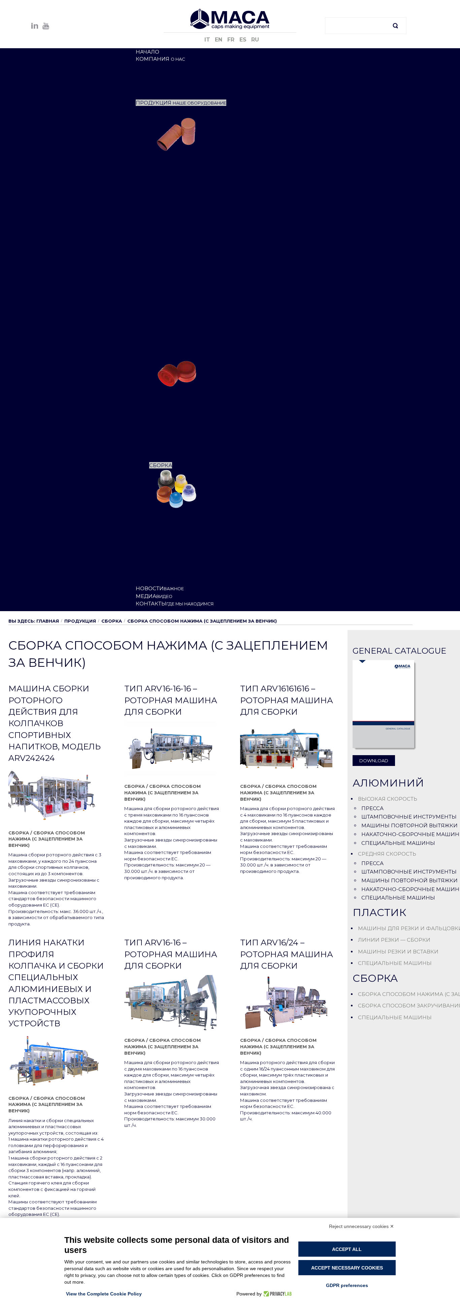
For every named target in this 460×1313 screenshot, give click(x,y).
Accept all (347, 1249)
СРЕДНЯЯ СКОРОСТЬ (387, 854)
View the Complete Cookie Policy (104, 1293)
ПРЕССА (372, 808)
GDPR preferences (347, 1285)
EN (219, 39)
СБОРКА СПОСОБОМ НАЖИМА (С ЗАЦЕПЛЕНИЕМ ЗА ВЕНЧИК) (46, 839)
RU (255, 39)
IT (208, 39)
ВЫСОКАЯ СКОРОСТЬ (387, 799)
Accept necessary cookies (347, 1268)
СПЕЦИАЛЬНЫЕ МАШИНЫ (398, 843)
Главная (47, 621)
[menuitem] (147, 52)
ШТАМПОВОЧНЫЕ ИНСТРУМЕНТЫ (409, 817)
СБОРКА (111, 621)
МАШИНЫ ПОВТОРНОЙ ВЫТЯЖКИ (409, 825)
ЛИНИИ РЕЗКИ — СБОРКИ (394, 940)
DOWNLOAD (373, 760)
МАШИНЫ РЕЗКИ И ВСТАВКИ (398, 951)
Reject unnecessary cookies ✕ (361, 1226)
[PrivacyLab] (277, 1293)
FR (231, 39)
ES (243, 39)
